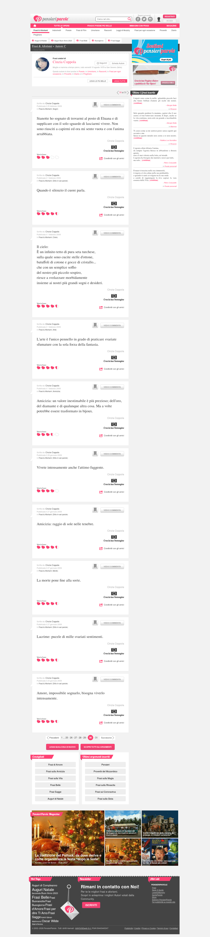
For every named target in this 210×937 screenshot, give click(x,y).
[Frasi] (35, 26)
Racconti (108, 30)
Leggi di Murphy (123, 30)
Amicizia (56, 391)
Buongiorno (99, 40)
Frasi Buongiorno (41, 903)
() (154, 100)
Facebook (138, 19)
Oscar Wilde (50, 921)
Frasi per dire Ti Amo (44, 910)
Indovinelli (56, 30)
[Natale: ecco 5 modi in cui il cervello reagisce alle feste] (123, 852)
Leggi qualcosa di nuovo (62, 747)
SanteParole (157, 895)
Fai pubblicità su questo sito (163, 902)
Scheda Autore (118, 63)
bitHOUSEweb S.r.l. (83, 928)
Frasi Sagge (115, 40)
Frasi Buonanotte (43, 899)
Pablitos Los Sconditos (168, 140)
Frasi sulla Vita (55, 778)
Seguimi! (103, 63)
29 (84, 737)
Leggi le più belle (97, 81)
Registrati (170, 16)
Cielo (55, 237)
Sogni (55, 108)
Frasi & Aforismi (45, 108)
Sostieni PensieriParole (155, 51)
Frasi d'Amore (42, 906)
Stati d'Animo (37, 924)
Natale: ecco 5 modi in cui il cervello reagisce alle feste (122, 861)
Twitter (144, 19)
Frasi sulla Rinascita (105, 785)
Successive (106, 737)
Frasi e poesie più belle (99, 25)
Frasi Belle (83, 40)
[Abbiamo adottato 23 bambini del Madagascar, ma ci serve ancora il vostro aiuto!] (123, 824)
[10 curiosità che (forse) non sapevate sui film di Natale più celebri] (160, 852)
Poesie (68, 30)
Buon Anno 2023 (49, 893)
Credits (137, 928)
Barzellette (36, 893)
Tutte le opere (61, 25)
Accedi (169, 21)
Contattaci (174, 928)
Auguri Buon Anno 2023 (63, 40)
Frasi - (52, 18)
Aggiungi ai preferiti (95, 104)
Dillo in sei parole (60, 180)
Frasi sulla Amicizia (55, 771)
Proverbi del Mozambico (105, 771)
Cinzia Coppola (64, 61)
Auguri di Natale (41, 40)
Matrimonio (36, 921)
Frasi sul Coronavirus (105, 791)
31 (96, 737)
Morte (55, 570)
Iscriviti (91, 905)
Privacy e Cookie (149, 928)
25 (66, 737)
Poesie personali (170, 166)
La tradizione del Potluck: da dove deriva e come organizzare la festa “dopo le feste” (68, 857)
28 (80, 737)
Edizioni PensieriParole (162, 899)
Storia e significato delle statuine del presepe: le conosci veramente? (158, 834)
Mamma (173, 126)
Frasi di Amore (55, 764)
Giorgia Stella (171, 105)
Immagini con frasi (139, 25)
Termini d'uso (162, 928)
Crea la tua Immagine (114, 150)
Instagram (150, 19)
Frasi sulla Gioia (105, 798)
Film (81, 30)
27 (75, 737)
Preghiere (38, 34)
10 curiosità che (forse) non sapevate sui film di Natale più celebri (159, 861)
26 (71, 737)
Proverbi (163, 30)
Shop (154, 897)
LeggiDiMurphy (158, 892)
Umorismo (95, 30)
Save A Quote (158, 890)
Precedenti (54, 737)
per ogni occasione (145, 30)
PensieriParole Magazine (46, 814)
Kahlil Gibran (46, 917)
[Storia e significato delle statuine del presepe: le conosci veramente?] (160, 824)
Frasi (41, 30)
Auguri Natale (43, 889)
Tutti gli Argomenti (97, 747)
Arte (54, 329)
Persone (173, 109)
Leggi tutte (119, 81)
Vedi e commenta (112, 104)
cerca (123, 19)
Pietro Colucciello (170, 163)
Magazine (171, 25)
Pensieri (105, 764)
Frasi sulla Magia (105, 778)
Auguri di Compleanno (44, 885)
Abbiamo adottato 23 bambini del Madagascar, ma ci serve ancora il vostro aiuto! (121, 833)
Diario (173, 30)
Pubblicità (129, 928)
